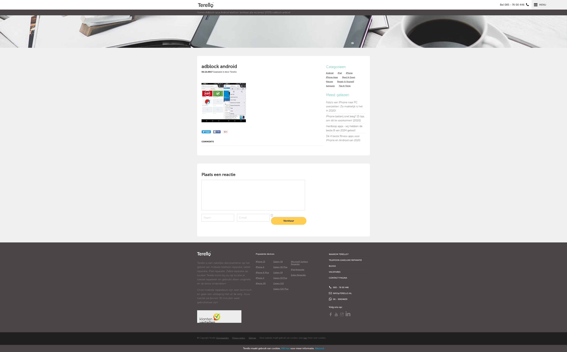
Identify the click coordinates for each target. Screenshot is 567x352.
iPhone (349, 73)
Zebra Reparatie (298, 275)
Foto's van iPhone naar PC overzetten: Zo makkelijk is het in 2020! (344, 106)
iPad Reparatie (297, 269)
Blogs (332, 266)
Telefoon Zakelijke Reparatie (345, 260)
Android (329, 73)
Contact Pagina (338, 278)
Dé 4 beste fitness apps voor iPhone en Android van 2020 (343, 138)
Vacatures (334, 272)
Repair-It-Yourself (345, 81)
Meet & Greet (348, 77)
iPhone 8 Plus (262, 272)
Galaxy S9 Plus (280, 278)
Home (200, 12)
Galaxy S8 (278, 261)
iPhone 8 (260, 267)
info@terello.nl (342, 293)
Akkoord (319, 348)
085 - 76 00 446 (340, 287)
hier (305, 338)
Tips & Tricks (345, 86)
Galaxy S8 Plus (280, 267)
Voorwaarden (222, 338)
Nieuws (329, 81)
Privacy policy (238, 338)
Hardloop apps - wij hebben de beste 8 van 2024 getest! (344, 128)
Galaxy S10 (278, 283)
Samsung (330, 86)
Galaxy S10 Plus (280, 289)
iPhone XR (261, 283)
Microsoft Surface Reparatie (299, 262)
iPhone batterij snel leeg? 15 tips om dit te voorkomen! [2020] (345, 118)
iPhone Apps (332, 77)
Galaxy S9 (278, 272)
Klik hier (285, 348)
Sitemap (252, 338)
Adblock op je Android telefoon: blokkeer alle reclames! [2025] (239, 12)
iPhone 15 (260, 261)
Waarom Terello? (339, 254)
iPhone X (260, 278)
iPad (340, 73)
